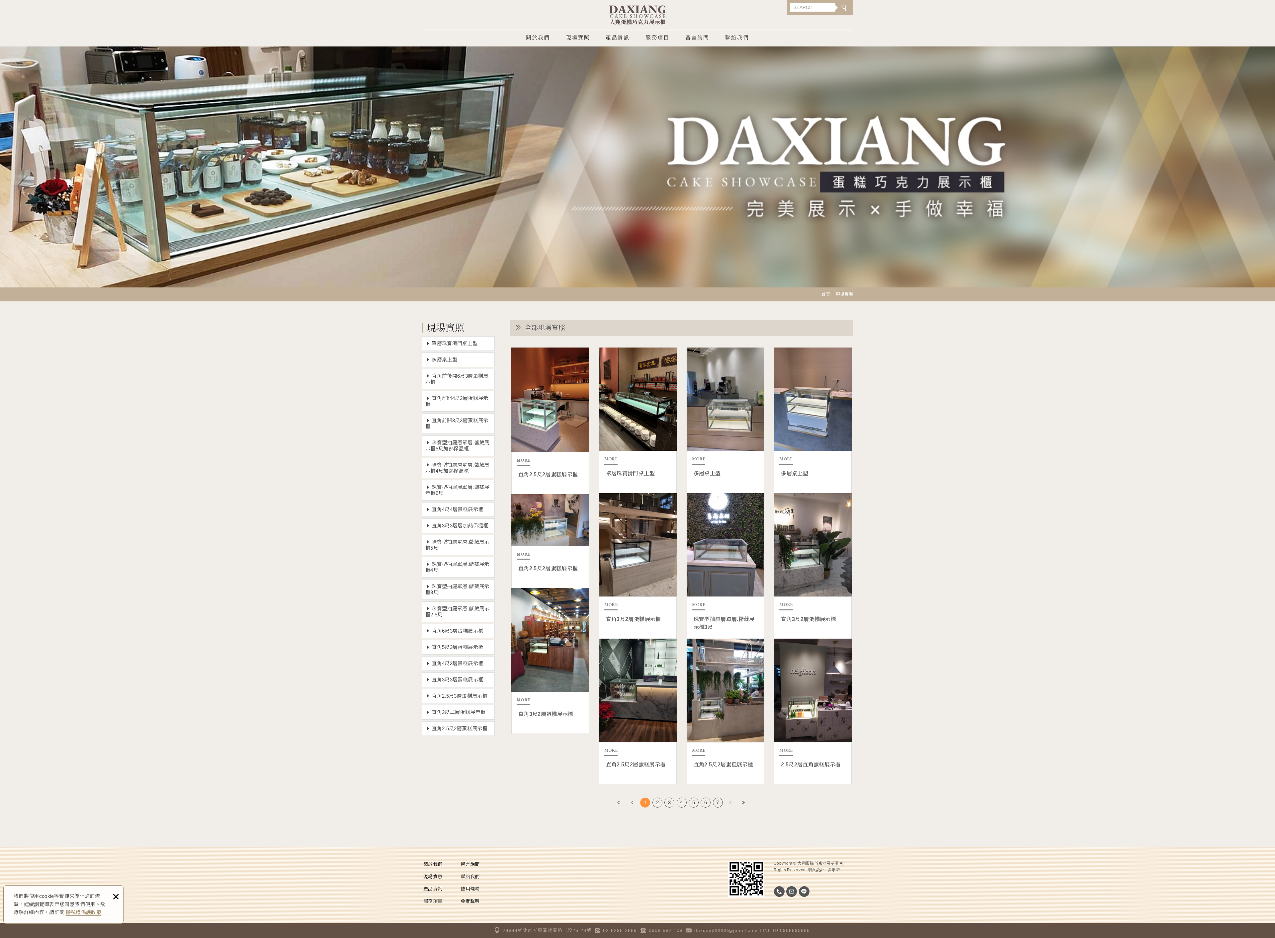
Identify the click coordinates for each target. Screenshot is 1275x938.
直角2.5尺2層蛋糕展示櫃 (459, 728)
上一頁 (633, 803)
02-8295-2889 (620, 930)
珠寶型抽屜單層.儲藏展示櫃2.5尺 (457, 611)
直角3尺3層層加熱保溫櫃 (460, 525)
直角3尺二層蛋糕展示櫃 (458, 712)
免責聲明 (470, 901)
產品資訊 (618, 37)
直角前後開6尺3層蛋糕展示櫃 (456, 379)
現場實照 (578, 37)
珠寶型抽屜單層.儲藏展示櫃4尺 (457, 567)
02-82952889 (779, 891)
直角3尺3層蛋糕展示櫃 (457, 679)
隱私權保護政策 (83, 912)
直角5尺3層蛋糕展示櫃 (457, 647)
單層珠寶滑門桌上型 (454, 343)
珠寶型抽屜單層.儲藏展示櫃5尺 (457, 545)
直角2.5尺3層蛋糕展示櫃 (459, 696)
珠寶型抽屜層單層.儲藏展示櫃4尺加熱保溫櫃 (457, 468)
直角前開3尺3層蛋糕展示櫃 (456, 423)
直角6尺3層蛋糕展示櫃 (457, 631)
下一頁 (730, 803)
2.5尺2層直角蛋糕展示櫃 (813, 711)
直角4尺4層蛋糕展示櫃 (457, 509)
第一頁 (619, 803)
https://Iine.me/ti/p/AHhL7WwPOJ (804, 891)
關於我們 (538, 37)
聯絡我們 (737, 37)
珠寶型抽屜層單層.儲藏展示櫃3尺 (725, 566)
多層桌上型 (444, 359)
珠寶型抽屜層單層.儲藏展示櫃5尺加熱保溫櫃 (457, 445)
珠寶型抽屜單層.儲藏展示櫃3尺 (457, 589)
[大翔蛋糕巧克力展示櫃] (638, 15)
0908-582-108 (666, 930)
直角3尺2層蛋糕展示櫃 (638, 566)
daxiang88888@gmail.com (726, 930)
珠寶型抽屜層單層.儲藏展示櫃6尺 (457, 490)
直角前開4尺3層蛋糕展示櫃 (456, 401)
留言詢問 (697, 37)
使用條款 (470, 889)
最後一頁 (744, 803)
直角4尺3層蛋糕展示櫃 (457, 663)
